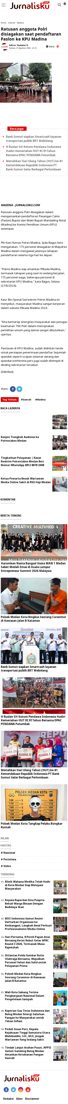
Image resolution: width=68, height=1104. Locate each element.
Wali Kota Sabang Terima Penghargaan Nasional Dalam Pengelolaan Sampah (24, 995)
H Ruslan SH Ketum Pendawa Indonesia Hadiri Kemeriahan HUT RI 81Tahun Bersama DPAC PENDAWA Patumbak (33, 151)
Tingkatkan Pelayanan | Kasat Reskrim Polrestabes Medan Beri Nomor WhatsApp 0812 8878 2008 (22, 461)
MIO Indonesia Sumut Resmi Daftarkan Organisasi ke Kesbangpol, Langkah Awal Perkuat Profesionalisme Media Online (28, 924)
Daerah (11, 22)
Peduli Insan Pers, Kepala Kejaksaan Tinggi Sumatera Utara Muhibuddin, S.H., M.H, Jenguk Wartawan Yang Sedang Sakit (27, 1034)
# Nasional (8, 853)
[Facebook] (13, 389)
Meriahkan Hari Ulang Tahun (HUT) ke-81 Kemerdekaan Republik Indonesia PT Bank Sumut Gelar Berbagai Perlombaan (34, 165)
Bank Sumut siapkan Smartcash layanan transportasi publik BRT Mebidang (28, 668)
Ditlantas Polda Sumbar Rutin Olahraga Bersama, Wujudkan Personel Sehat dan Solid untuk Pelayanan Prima (25, 960)
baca (51, 46)
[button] (64, 2)
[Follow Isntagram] (21, 1090)
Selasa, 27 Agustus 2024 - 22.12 (22, 48)
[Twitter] (19, 389)
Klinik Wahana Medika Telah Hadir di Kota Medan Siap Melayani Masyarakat (27, 885)
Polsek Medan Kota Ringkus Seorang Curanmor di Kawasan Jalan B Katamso (33, 619)
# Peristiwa (8, 859)
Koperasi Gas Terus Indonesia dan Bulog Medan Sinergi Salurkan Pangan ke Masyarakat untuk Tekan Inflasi (27, 1016)
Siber (19, 1099)
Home (3, 22)
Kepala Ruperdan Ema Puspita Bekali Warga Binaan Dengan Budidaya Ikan (24, 903)
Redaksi (8, 1099)
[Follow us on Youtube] (28, 1090)
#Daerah (26, 399)
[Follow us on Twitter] (13, 1090)
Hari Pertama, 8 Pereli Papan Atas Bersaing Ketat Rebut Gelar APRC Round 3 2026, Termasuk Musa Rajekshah (27, 942)
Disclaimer (32, 1099)
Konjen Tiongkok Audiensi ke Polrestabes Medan (20, 438)
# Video (6, 866)
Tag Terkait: (9, 399)
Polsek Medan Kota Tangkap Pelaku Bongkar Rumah (31, 825)
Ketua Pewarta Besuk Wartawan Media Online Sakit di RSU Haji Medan (26, 480)
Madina (20, 22)
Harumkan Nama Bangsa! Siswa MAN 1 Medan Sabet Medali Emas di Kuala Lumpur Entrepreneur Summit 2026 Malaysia (33, 567)
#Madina (40, 399)
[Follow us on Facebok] (6, 1090)
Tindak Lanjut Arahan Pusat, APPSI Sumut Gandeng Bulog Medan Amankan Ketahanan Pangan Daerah (28, 1053)
